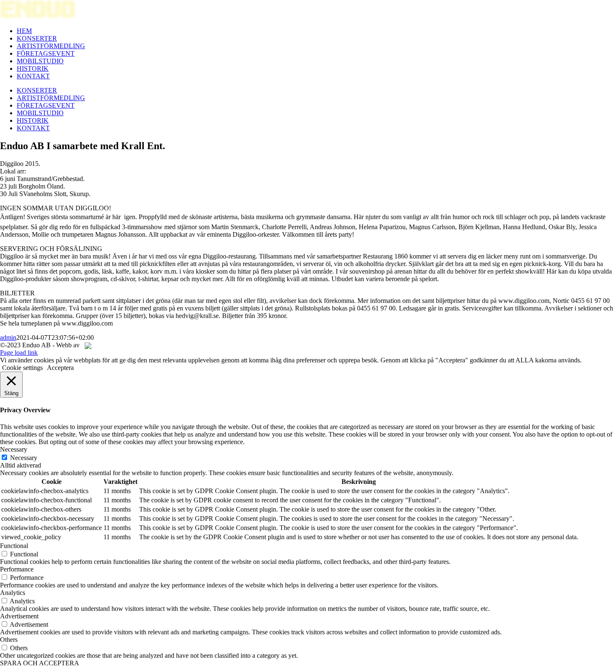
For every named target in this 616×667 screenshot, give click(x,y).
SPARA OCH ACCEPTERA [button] (39, 663)
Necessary (23, 457)
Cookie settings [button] (22, 367)
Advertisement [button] (19, 616)
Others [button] (9, 639)
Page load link (19, 352)
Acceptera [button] (60, 367)
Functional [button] (14, 545)
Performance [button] (17, 569)
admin (8, 337)
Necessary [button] (13, 449)
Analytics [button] (12, 592)
